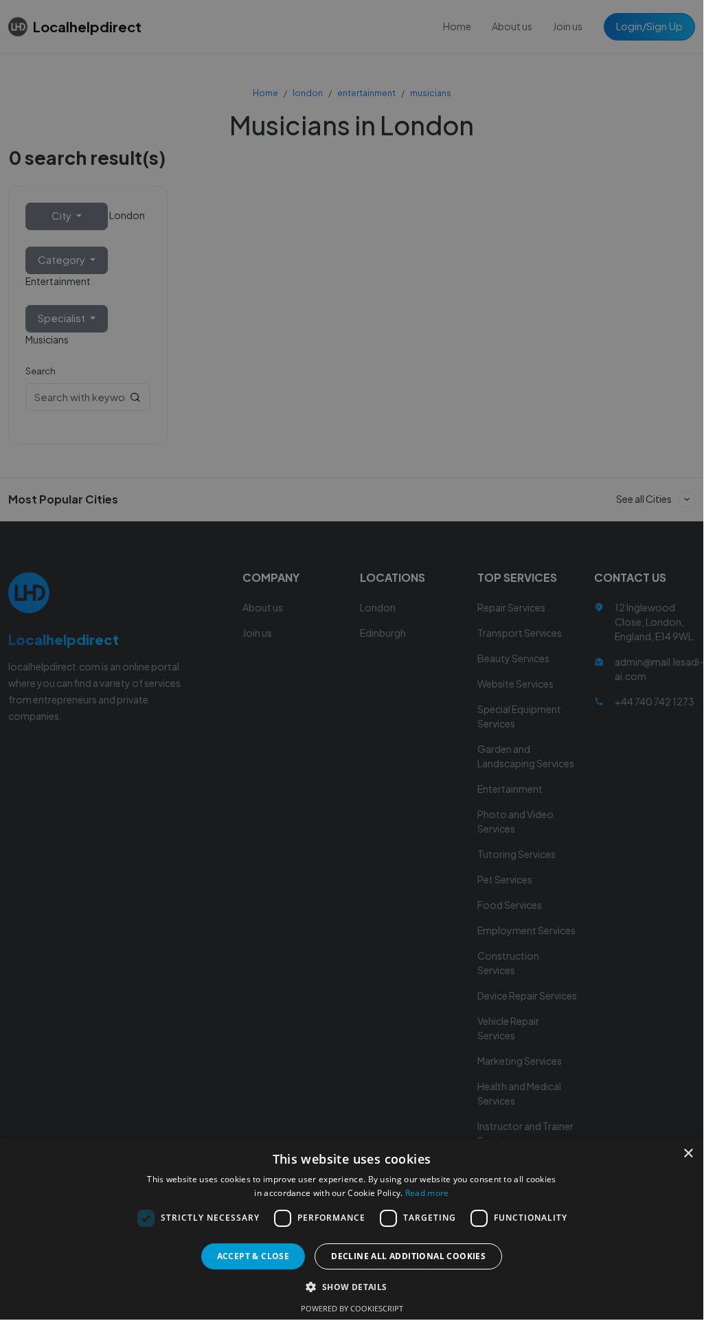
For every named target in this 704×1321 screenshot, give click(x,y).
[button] (351, 1287)
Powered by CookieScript (352, 1308)
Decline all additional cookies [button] (408, 1256)
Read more (427, 1193)
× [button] (688, 1154)
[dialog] (351, 660)
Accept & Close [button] (253, 1256)
